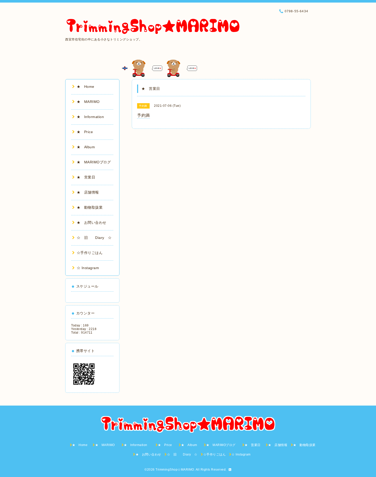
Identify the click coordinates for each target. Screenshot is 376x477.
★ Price (87, 132)
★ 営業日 (88, 177)
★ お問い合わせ (91, 222)
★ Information (94, 117)
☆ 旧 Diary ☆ (94, 238)
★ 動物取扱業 (90, 207)
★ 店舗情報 (88, 192)
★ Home (87, 86)
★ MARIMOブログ (96, 162)
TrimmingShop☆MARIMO (175, 469)
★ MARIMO (88, 102)
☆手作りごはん (90, 253)
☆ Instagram (88, 268)
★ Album (88, 147)
